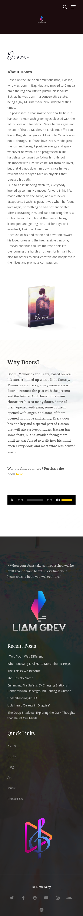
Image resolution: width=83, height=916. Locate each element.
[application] (41, 500)
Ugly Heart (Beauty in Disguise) (28, 705)
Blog (10, 767)
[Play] (13, 500)
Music (11, 788)
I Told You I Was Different (25, 656)
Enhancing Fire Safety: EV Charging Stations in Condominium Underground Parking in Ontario (39, 688)
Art (9, 777)
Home (11, 745)
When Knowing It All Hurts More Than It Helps (39, 664)
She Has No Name (20, 678)
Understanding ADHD (22, 698)
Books (11, 756)
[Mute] (58, 500)
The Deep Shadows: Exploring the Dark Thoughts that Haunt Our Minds (41, 715)
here (19, 474)
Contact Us (15, 799)
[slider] (67, 498)
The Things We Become (24, 671)
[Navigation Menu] (73, 7)
